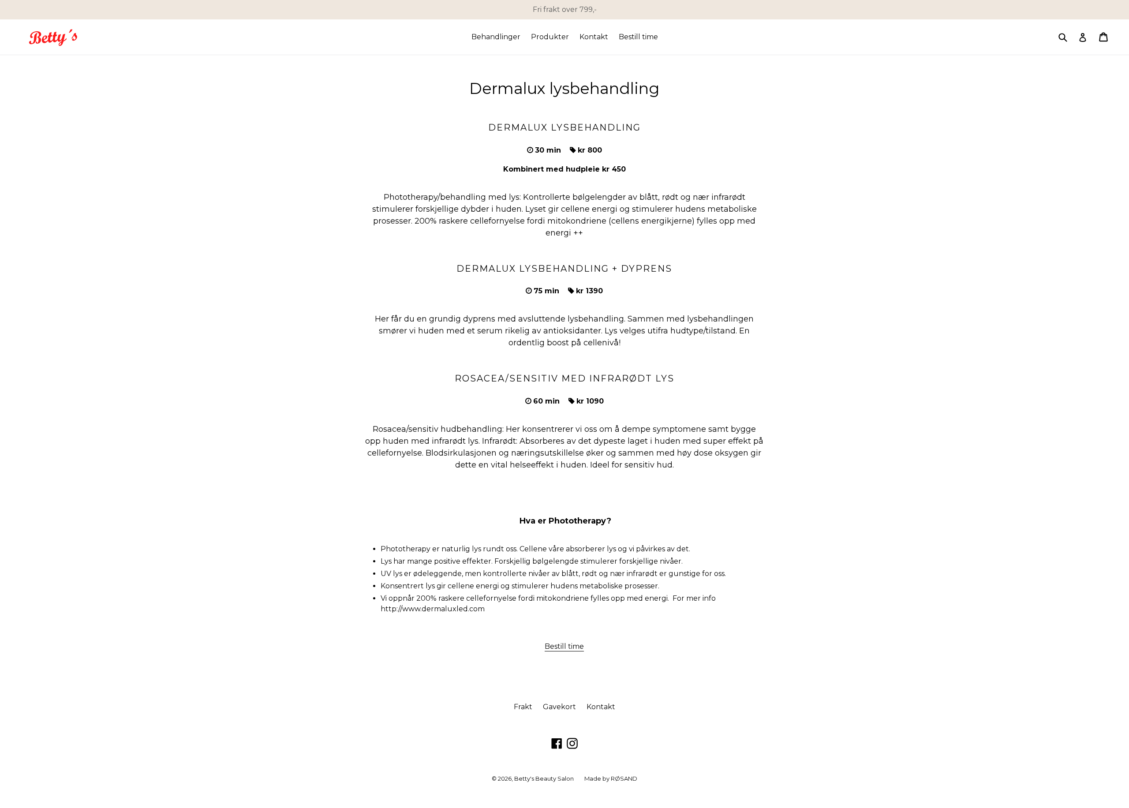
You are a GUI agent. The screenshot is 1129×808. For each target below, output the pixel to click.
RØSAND (624, 778)
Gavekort (559, 707)
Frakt (523, 707)
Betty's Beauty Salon (544, 778)
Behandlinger (495, 37)
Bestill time (638, 37)
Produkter (550, 37)
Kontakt (593, 37)
